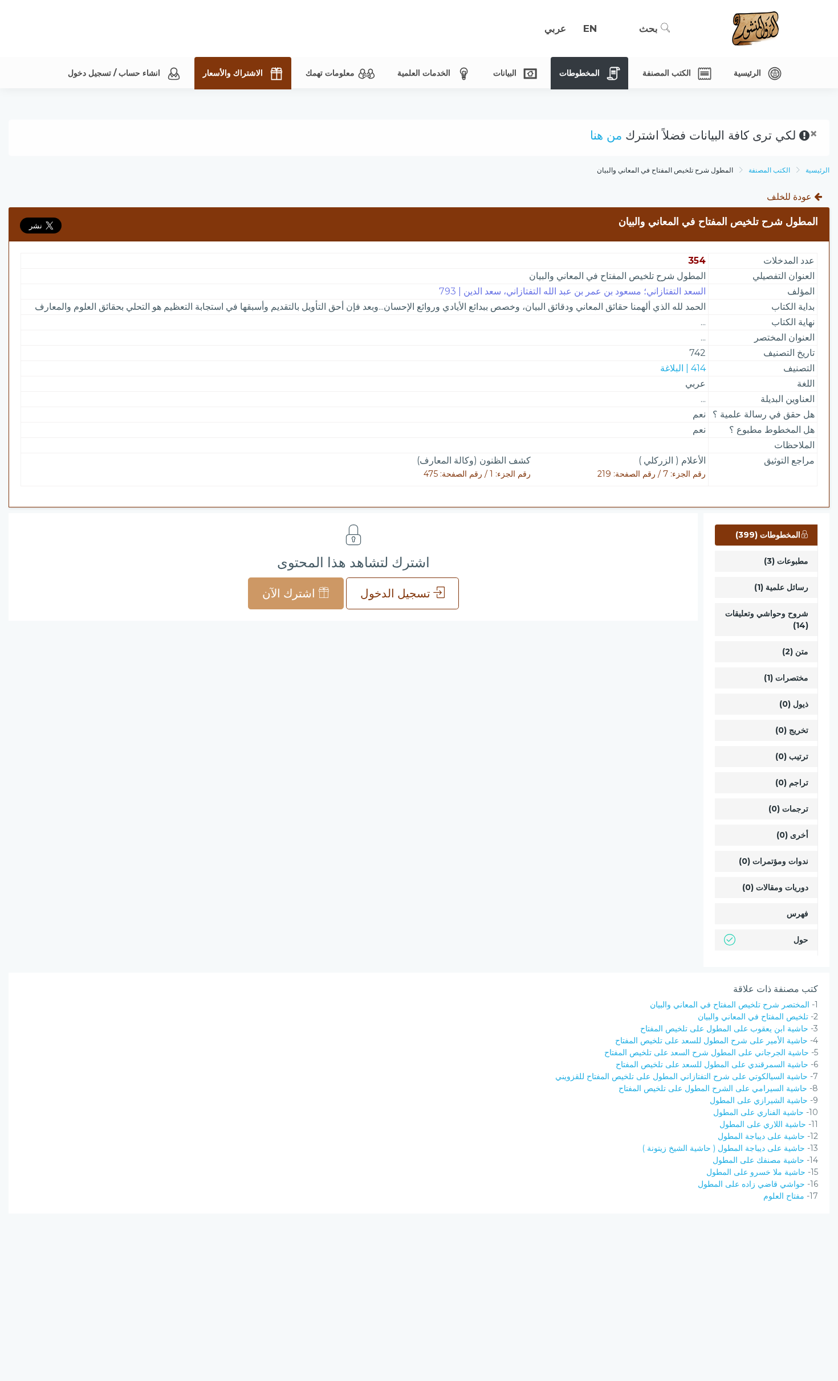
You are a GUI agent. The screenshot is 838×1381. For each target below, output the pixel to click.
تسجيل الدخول (396, 593)
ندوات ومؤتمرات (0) (773, 861)
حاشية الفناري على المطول (758, 1112)
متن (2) (795, 651)
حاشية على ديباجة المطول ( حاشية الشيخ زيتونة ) (723, 1148)
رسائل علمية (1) (781, 587)
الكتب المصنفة (769, 170)
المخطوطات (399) (767, 535)
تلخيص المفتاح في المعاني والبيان (753, 1016)
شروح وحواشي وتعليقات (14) (766, 619)
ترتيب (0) (791, 756)
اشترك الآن (290, 593)
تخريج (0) (791, 730)
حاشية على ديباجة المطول (761, 1136)
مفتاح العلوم (783, 1196)
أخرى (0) (792, 835)
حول (801, 940)
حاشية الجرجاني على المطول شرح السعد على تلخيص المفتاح (706, 1052)
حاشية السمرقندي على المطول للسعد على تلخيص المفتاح (712, 1064)
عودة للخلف (790, 196)
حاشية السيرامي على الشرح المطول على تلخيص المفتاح (713, 1088)
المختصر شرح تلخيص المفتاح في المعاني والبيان (729, 1004)
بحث (650, 28)
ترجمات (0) (788, 809)
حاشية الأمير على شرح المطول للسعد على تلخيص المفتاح (711, 1040)
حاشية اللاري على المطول (762, 1124)
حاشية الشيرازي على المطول (759, 1100)
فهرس (797, 913)
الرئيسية (817, 170)
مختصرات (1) (786, 678)
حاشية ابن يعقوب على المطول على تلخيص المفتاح (724, 1028)
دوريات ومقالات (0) (775, 887)
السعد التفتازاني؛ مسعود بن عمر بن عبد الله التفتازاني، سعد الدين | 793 (572, 291)
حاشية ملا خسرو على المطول (756, 1172)
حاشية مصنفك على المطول (758, 1160)
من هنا (606, 135)
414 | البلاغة (683, 368)
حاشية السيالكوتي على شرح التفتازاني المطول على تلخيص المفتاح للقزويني (681, 1076)
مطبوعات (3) (786, 561)
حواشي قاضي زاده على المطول (751, 1184)
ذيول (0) (793, 704)
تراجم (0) (791, 782)
